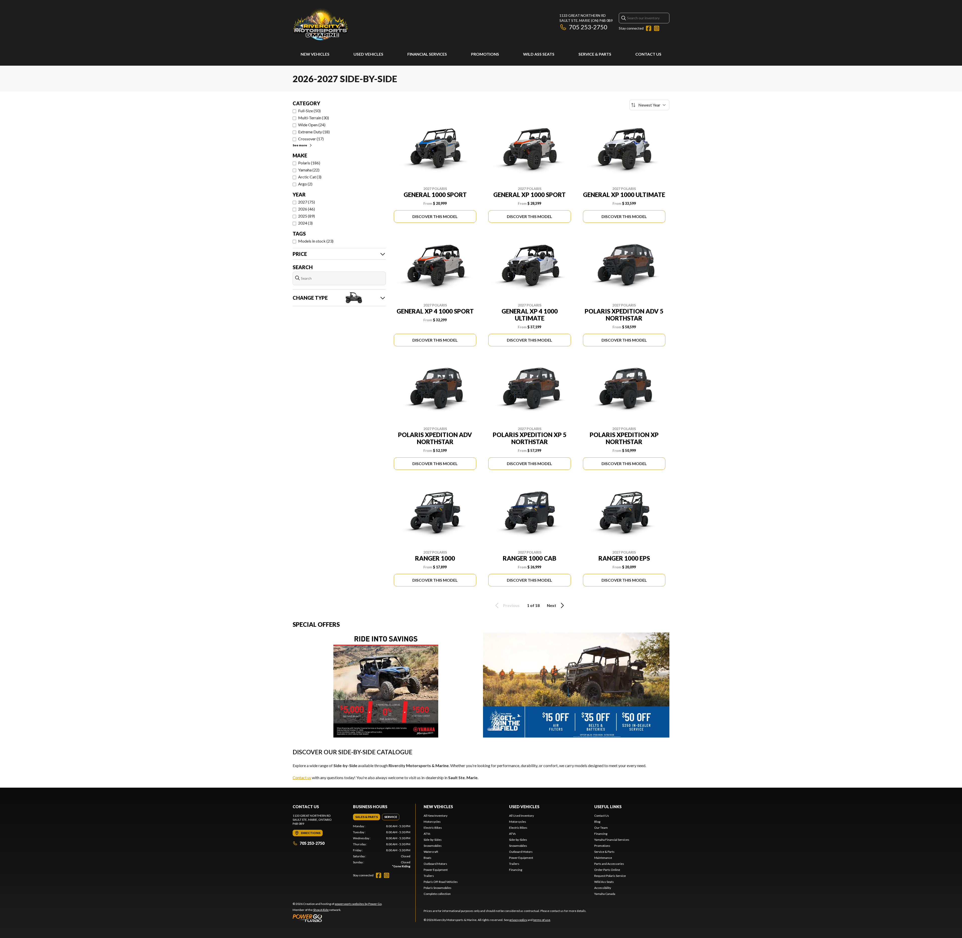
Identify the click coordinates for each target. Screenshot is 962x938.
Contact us (302, 777)
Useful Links (608, 806)
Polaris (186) (309, 162)
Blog (597, 821)
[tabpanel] (381, 846)
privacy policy (518, 920)
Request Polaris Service (610, 876)
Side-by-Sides (433, 840)
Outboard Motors (435, 864)
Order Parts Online (607, 870)
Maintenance (603, 858)
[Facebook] (649, 28)
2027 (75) (306, 201)
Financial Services (427, 54)
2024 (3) (305, 223)
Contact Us (648, 54)
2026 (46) (306, 208)
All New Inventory (435, 815)
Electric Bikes (433, 827)
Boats (427, 858)
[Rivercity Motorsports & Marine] (355, 24)
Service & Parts (594, 54)
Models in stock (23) (315, 241)
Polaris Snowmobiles (437, 888)
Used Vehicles (368, 54)
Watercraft (431, 852)
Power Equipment (436, 870)
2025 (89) (306, 216)
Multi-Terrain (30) (313, 117)
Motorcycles (432, 821)
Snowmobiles (433, 846)
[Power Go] (337, 918)
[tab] (366, 817)
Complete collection (437, 894)
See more (300, 145)
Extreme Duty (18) (314, 131)
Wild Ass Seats (538, 54)
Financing (515, 870)
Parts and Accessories (609, 864)
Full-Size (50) (309, 110)
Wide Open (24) (311, 124)
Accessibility (602, 888)
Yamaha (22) (308, 169)
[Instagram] (657, 28)
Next (551, 605)
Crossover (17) (311, 138)
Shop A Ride (321, 910)
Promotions (485, 54)
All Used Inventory (521, 815)
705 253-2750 (588, 27)
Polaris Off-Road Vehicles (441, 882)
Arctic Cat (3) (309, 176)
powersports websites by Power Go (358, 904)
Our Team (601, 827)
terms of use (541, 920)
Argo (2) (305, 183)
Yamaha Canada (604, 894)
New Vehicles (315, 54)
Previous (511, 605)
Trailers (429, 876)
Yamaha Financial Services (611, 840)
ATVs (427, 834)
